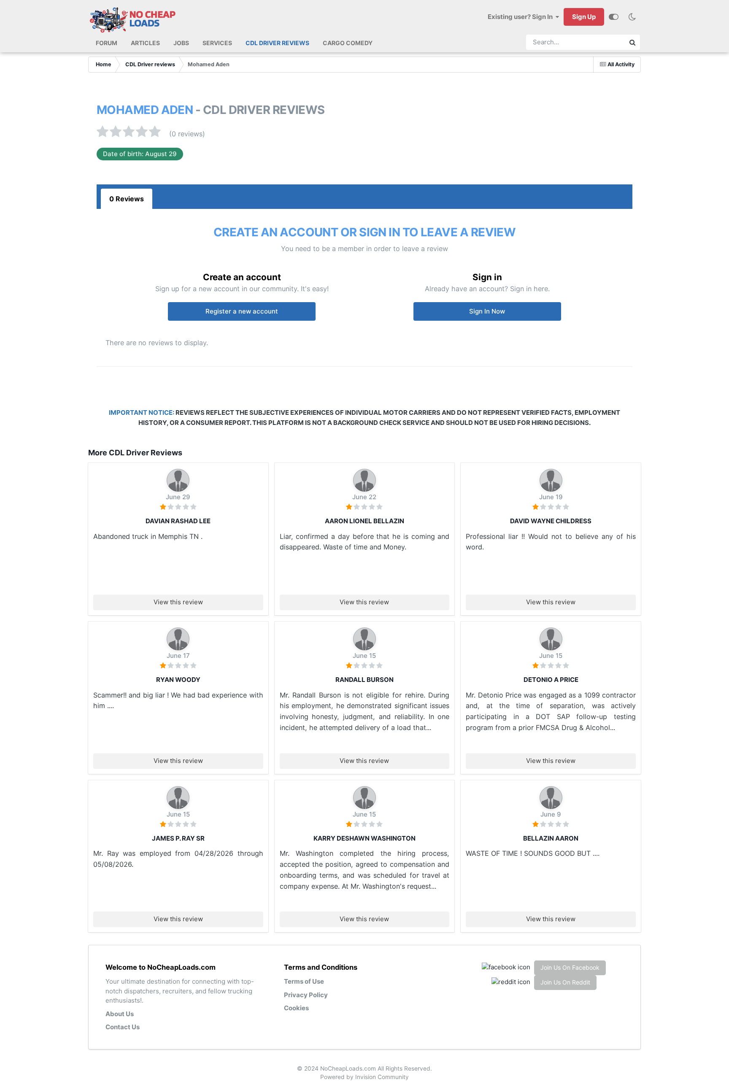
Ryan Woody (178, 680)
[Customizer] (614, 17)
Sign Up (584, 17)
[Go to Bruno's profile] (178, 480)
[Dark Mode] (632, 17)
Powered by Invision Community (364, 1077)
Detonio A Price (551, 680)
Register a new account (241, 311)
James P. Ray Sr (178, 838)
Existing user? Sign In (521, 17)
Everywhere (601, 42)
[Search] (632, 42)
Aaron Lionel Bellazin (364, 521)
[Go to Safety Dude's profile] (364, 638)
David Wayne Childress (550, 521)
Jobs (181, 42)
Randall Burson (364, 680)
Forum (106, 42)
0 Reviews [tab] (126, 199)
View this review (178, 602)
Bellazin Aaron (550, 838)
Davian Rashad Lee (178, 521)
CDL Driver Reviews (277, 42)
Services (217, 42)
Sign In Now (487, 311)
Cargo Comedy (348, 42)
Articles (145, 42)
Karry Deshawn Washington (364, 838)
